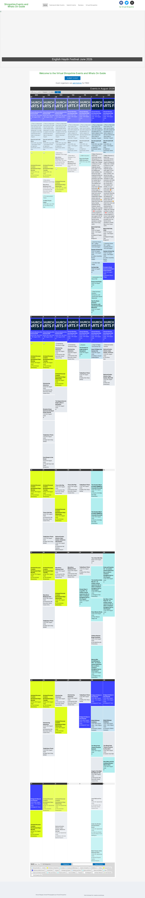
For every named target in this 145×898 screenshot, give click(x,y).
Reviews (80, 5)
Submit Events (71, 5)
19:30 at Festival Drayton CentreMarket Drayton (96, 855)
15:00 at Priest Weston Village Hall (96, 615)
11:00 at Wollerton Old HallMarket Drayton (60, 832)
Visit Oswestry (109, 872)
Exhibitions (94, 867)
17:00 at (108, 606)
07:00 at (84, 351)
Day (39, 864)
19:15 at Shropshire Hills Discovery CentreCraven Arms (96, 776)
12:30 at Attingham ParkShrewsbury (96, 588)
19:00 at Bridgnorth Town (85, 721)
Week (36, 864)
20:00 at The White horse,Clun (48, 204)
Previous (34, 92)
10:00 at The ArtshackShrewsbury (60, 186)
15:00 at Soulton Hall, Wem (108, 749)
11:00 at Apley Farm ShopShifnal (48, 438)
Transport (80, 872)
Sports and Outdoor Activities (39, 872)
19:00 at (96, 750)
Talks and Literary (52, 872)
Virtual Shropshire (91, 5)
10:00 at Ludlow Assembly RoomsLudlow (96, 254)
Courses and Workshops (72, 867)
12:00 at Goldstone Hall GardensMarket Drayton (60, 543)
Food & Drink (49, 870)
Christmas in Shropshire (53, 867)
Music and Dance (87, 870)
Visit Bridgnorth (88, 872)
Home (45, 5)
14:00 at (95, 270)
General (57, 870)
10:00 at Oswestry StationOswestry (96, 725)
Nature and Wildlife (98, 870)
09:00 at (36, 115)
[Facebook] (121, 3)
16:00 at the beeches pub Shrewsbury (96, 639)
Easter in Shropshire (84, 867)
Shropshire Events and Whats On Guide (16, 5)
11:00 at (48, 413)
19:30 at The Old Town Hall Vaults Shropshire (48, 462)
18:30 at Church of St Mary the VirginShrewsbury (96, 490)
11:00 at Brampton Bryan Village (108, 272)
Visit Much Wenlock (98, 872)
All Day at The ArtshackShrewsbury (36, 171)
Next (39, 92)
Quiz (106, 870)
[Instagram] (132, 3)
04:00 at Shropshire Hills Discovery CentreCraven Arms (48, 188)
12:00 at (108, 574)
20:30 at (96, 306)
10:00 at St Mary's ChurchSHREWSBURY (96, 353)
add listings (77, 83)
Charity (43, 867)
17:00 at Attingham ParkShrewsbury (96, 668)
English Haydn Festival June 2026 (72, 59)
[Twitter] (127, 3)
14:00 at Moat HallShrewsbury (108, 379)
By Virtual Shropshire (126, 7)
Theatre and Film (62, 872)
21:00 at (108, 765)
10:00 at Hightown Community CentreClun (36, 144)
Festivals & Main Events (56, 5)
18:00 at (85, 161)
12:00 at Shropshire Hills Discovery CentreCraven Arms (96, 803)
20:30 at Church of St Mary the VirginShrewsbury (96, 517)
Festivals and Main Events (38, 870)
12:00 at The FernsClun (108, 354)
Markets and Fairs (77, 870)
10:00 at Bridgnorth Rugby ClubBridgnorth (96, 232)
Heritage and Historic (65, 870)
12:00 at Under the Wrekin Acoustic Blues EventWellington (96, 829)
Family (100, 867)
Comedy (63, 867)
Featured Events (108, 867)
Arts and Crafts (36, 867)
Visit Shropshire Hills (37, 875)
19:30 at (60, 405)
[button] (72, 39)
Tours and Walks (72, 872)
